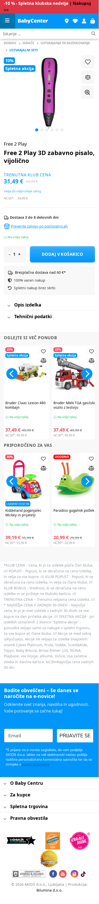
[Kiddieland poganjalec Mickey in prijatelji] (26, 480)
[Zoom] (87, 92)
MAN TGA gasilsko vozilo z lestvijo (74, 405)
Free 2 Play (15, 144)
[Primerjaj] (87, 77)
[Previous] (11, 93)
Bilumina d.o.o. (49, 890)
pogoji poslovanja (36, 764)
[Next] (86, 373)
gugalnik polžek (73, 510)
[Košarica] (92, 21)
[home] (33, 21)
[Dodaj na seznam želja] (87, 62)
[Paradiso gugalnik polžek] (74, 480)
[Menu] (7, 21)
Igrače (28, 43)
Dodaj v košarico (62, 254)
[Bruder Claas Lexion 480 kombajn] (26, 372)
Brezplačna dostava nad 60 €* (40, 272)
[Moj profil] (84, 21)
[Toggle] (9, 305)
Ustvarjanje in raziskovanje (65, 43)
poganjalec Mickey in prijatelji (23, 512)
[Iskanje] (93, 34)
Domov (10, 43)
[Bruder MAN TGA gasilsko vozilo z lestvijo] (74, 372)
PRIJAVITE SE (75, 735)
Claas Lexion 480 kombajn (25, 405)
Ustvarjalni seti (23, 50)
